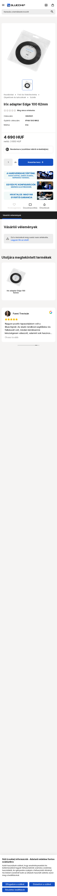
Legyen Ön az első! (20, 240)
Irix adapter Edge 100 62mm (16, 292)
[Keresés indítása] (52, 11)
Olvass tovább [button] (11, 337)
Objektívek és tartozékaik (15, 97)
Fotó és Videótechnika (27, 95)
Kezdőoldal (9, 95)
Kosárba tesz (36, 162)
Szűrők (33, 97)
